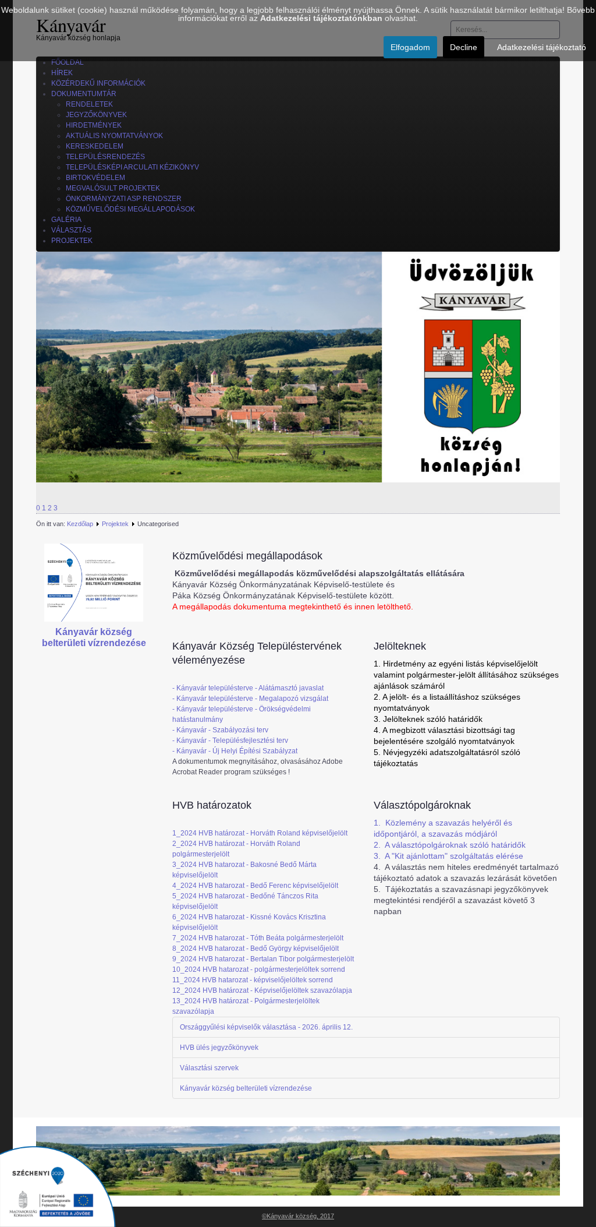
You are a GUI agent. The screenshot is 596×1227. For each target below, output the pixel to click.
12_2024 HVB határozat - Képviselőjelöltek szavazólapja (262, 990)
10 (176, 969)
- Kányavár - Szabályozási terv (220, 730)
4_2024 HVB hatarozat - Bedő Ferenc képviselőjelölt (255, 886)
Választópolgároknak (422, 805)
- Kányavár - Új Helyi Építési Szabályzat (234, 751)
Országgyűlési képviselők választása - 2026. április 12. (266, 1027)
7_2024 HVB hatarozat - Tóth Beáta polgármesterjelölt (257, 938)
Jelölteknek (400, 646)
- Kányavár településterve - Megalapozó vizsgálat (250, 698)
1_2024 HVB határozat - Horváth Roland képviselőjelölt (259, 833)
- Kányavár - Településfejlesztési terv (230, 740)
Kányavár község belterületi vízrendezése (246, 1088)
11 (176, 980)
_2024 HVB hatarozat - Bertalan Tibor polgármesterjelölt (265, 959)
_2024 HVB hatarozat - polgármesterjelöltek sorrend (262, 969)
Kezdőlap (80, 523)
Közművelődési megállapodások (247, 556)
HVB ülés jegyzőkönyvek (219, 1047)
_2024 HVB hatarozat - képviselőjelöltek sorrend (256, 980)
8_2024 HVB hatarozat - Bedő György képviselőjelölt (255, 948)
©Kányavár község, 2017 (298, 1215)
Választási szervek (209, 1068)
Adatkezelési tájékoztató (541, 47)
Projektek (115, 523)
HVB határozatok (211, 805)
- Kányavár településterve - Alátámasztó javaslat (248, 688)
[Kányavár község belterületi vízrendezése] (93, 582)
